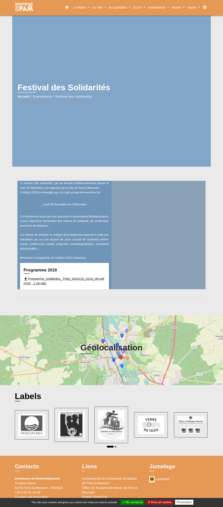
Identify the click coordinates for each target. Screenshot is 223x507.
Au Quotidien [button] (118, 7)
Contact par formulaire (31, 497)
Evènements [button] (157, 7)
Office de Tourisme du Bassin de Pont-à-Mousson (110, 490)
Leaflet (219, 383)
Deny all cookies (160, 502)
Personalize (184, 502)
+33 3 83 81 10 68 (27, 492)
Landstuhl (163, 479)
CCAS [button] (138, 7)
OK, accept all (134, 502)
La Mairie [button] (80, 7)
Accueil (24, 96)
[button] (67, 8)
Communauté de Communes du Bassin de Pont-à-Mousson (109, 481)
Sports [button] (192, 7)
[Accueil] (36, 7)
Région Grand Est (94, 497)
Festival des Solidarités (73, 96)
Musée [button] (177, 7)
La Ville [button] (97, 7)
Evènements (42, 96)
